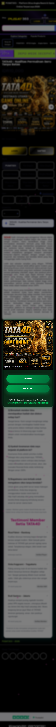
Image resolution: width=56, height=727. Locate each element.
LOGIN (28, 378)
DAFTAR (28, 388)
